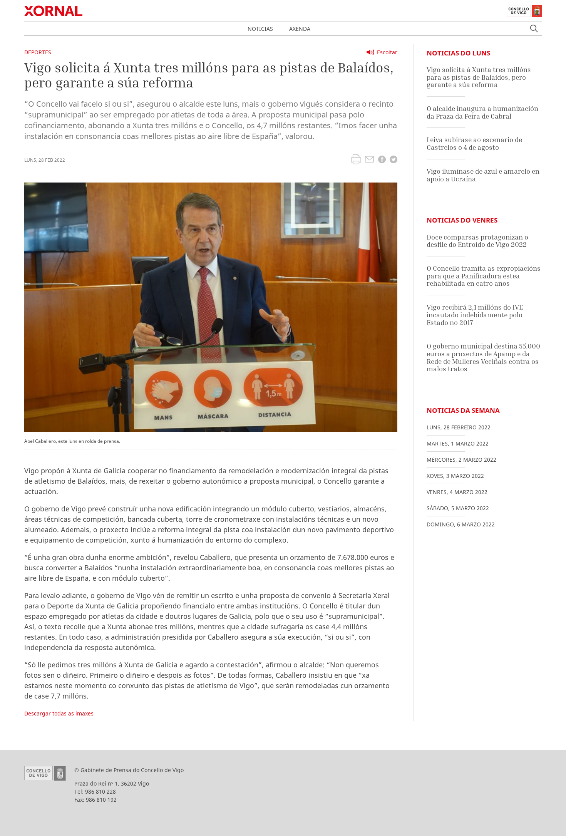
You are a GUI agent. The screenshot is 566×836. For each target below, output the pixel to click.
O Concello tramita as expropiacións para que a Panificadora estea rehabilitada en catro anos (484, 275)
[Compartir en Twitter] (393, 160)
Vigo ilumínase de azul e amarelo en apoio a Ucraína (483, 175)
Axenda (299, 28)
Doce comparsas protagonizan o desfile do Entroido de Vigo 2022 (477, 241)
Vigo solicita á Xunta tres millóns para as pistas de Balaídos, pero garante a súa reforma (479, 77)
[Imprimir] (356, 160)
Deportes (37, 52)
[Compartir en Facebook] (382, 160)
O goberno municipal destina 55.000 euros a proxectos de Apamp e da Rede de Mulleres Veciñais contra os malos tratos (483, 357)
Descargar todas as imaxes (59, 713)
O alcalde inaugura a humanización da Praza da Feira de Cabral (482, 112)
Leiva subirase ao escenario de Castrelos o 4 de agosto (474, 143)
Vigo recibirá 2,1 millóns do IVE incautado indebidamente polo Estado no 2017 (475, 314)
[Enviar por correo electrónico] (369, 160)
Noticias (260, 28)
